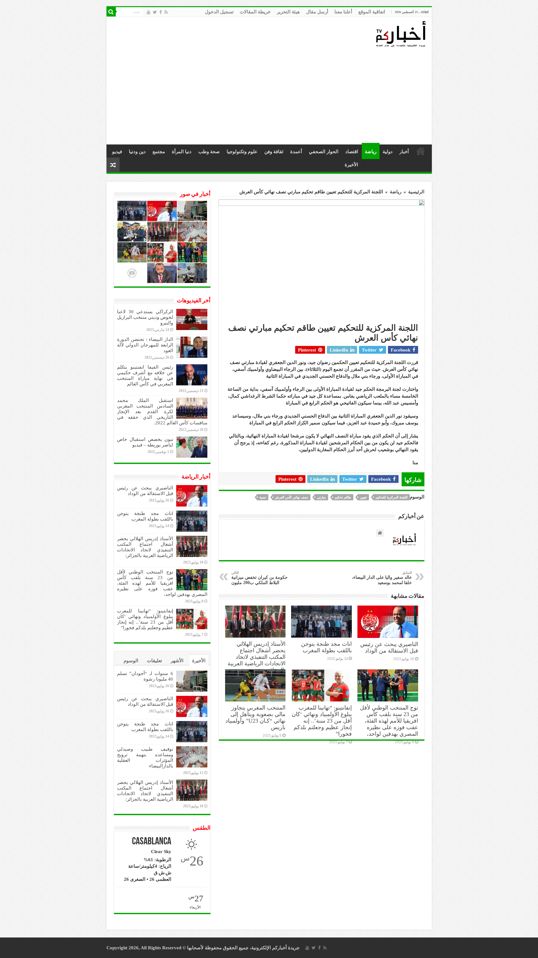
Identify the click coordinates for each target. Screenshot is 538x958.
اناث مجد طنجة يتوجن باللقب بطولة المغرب (326, 647)
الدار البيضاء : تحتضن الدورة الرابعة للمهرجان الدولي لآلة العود (145, 345)
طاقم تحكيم (343, 497)
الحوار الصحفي (323, 151)
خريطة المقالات (255, 11)
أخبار (404, 151)
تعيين (363, 497)
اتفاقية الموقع (371, 11)
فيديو (117, 151)
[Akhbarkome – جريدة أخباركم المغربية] (401, 33)
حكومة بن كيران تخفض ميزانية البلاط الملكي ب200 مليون (259, 578)
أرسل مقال (317, 11)
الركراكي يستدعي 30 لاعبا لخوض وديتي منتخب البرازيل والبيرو (145, 317)
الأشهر (177, 660)
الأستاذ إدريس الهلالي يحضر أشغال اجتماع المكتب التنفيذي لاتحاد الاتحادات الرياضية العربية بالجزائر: (257, 657)
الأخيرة (351, 164)
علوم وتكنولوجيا (242, 151)
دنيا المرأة (181, 151)
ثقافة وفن (273, 151)
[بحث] (111, 12)
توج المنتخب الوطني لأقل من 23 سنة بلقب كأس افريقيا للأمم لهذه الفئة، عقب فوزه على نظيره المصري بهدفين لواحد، (389, 721)
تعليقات (154, 660)
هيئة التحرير (288, 11)
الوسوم (131, 660)
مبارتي (321, 497)
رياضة (370, 151)
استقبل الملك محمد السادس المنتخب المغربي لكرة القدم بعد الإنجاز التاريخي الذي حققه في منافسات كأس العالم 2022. (162, 411)
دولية (388, 151)
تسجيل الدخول (219, 11)
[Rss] (166, 12)
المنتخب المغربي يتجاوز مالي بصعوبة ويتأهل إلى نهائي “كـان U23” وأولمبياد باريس (255, 717)
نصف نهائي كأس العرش (291, 497)
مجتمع (159, 151)
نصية (262, 497)
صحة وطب (209, 151)
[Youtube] (148, 12)
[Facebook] (161, 12)
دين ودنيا (137, 151)
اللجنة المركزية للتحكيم (391, 497)
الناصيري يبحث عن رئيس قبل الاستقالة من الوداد (389, 647)
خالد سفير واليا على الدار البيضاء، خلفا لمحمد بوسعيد (382, 578)
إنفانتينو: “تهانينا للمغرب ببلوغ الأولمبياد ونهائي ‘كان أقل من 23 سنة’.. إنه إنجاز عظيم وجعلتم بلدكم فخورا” (322, 721)
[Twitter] (155, 12)
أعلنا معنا (343, 11)
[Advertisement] (271, 96)
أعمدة (296, 151)
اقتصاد (351, 151)
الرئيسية (421, 151)
